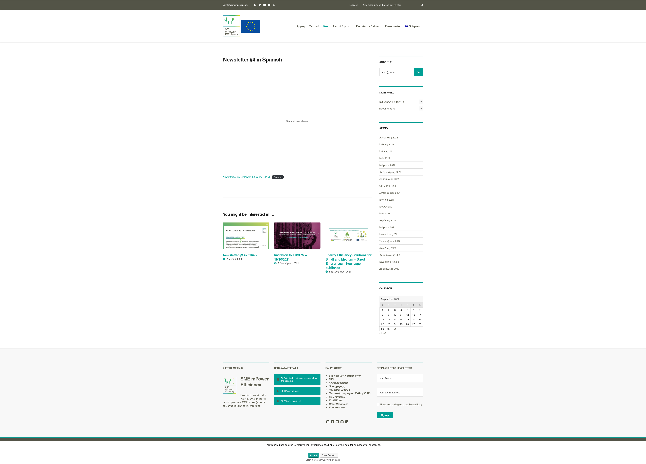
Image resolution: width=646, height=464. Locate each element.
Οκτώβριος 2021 (388, 185)
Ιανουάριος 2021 (389, 234)
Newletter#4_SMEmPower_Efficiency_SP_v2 (247, 177)
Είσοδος (353, 4)
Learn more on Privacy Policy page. (323, 459)
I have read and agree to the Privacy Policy (401, 404)
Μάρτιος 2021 (387, 227)
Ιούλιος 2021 (386, 199)
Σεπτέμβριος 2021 (390, 192)
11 (401, 314)
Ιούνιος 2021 (386, 206)
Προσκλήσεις (387, 108)
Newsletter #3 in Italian (240, 254)
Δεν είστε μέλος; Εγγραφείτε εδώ (382, 4)
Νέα (325, 26)
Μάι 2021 (384, 213)
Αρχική (300, 26)
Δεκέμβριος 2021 (389, 179)
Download (278, 177)
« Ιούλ (382, 333)
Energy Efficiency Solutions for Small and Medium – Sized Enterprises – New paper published (348, 261)
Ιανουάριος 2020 (389, 261)
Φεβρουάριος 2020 (390, 255)
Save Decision (329, 455)
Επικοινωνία (392, 26)
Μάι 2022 (384, 158)
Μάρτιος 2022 (387, 165)
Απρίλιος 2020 (387, 248)
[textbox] (246, 381)
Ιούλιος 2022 (386, 144)
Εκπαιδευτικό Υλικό (367, 26)
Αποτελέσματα (342, 26)
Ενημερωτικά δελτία (391, 101)
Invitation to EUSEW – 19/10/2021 (290, 257)
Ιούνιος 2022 (386, 151)
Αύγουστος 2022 (388, 137)
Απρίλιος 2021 (387, 220)
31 (395, 328)
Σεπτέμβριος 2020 (390, 241)
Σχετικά (314, 26)
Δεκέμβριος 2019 (389, 268)
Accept (313, 455)
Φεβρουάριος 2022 (390, 172)
